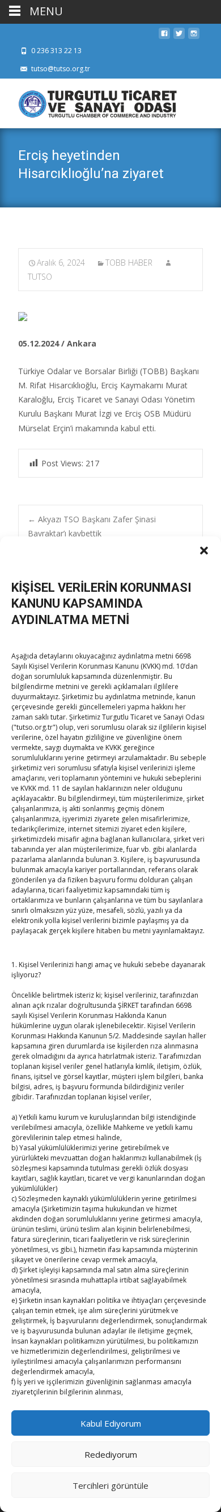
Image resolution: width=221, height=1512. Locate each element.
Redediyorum (110, 1454)
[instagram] (193, 36)
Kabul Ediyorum (110, 1423)
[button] (204, 550)
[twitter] (179, 36)
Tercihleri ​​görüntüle (110, 1485)
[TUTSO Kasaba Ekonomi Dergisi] (88, 101)
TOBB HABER (128, 262)
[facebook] (164, 36)
